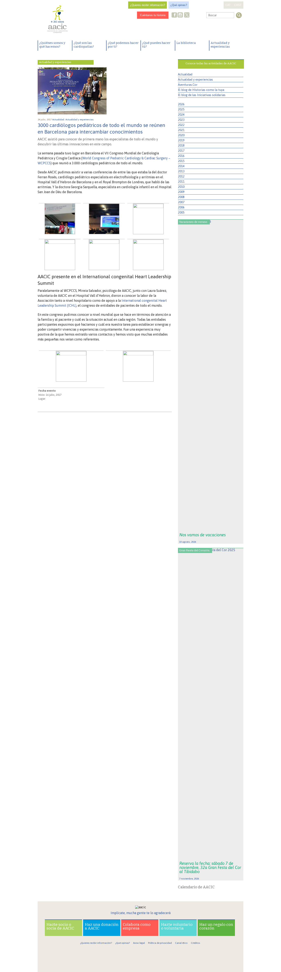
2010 (181, 186)
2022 (181, 125)
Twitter (186, 15)
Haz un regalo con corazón (216, 926)
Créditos (195, 942)
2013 (181, 171)
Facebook (174, 15)
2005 (181, 212)
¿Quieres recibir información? (147, 5)
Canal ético (181, 942)
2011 (181, 181)
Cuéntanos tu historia (152, 15)
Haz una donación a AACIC (101, 926)
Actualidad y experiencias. (80, 119)
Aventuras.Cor (187, 84)
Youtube (193, 15)
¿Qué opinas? (178, 5)
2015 (181, 161)
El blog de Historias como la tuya (201, 90)
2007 (181, 202)
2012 (181, 176)
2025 (181, 109)
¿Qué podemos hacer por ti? (123, 44)
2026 (181, 104)
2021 (181, 130)
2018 (181, 145)
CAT (228, 5)
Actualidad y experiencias (220, 44)
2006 (181, 207)
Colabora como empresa (137, 926)
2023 (181, 119)
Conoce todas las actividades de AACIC (211, 63)
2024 (181, 114)
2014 (181, 166)
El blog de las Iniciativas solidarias (201, 95)
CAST (238, 5)
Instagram (181, 15)
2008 (181, 197)
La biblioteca (186, 43)
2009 (181, 192)
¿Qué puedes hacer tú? (156, 44)
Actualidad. (58, 119)
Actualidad (185, 74)
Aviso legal (139, 942)
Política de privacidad (160, 942)
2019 (181, 140)
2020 (181, 135)
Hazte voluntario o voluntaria (177, 926)
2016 (181, 155)
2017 (181, 150)
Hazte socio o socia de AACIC (60, 926)
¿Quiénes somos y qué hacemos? (52, 44)
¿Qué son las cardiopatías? (84, 44)
